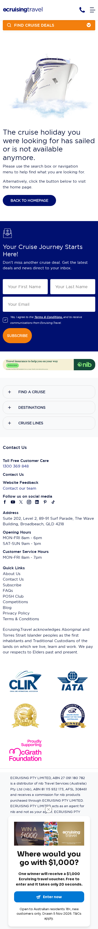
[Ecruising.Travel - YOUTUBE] (13, 502)
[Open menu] (92, 10)
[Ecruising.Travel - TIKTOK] (53, 502)
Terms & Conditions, (48, 317)
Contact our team (19, 488)
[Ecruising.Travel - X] (21, 502)
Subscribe (12, 585)
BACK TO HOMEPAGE (29, 200)
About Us (11, 573)
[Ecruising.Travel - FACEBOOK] (5, 502)
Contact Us (13, 579)
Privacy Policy (16, 613)
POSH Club (13, 596)
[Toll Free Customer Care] (82, 10)
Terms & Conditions (21, 618)
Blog (7, 607)
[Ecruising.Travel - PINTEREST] (45, 502)
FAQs (8, 590)
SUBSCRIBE (17, 335)
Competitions (15, 601)
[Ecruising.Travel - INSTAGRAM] (29, 502)
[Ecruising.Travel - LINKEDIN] (37, 502)
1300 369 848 (16, 466)
